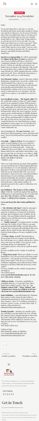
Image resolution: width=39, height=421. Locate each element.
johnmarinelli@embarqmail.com (13, 307)
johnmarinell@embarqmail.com (13, 335)
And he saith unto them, (19, 155)
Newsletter (19, 13)
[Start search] (36, 4)
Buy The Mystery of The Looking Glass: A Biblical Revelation (17, 196)
